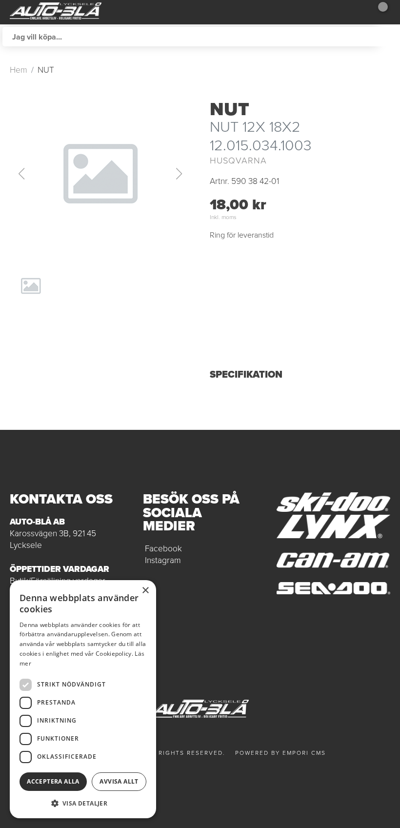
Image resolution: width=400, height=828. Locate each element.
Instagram (163, 560)
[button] (100, 174)
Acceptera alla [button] (53, 781)
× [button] (145, 590)
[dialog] (83, 699)
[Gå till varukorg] (378, 12)
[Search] (388, 36)
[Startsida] (55, 12)
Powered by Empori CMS (280, 752)
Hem (18, 69)
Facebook (163, 548)
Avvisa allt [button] (119, 781)
